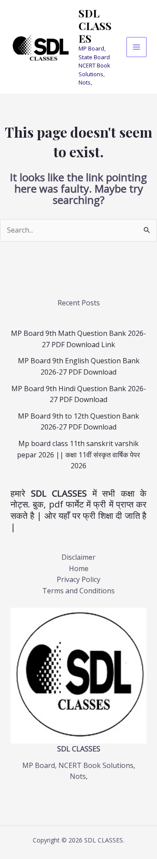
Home (79, 568)
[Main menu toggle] (136, 47)
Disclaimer (78, 557)
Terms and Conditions (78, 590)
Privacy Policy (78, 579)
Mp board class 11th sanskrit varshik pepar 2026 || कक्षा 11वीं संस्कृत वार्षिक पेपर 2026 (78, 454)
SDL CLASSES (95, 25)
